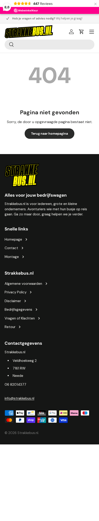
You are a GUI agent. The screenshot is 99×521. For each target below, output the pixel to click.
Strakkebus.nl (27, 433)
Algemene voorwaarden (23, 283)
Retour (10, 327)
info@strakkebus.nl (19, 398)
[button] (81, 32)
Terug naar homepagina (49, 133)
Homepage (13, 239)
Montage (12, 256)
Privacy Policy (15, 292)
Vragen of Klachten (20, 318)
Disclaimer (13, 301)
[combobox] (49, 45)
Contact (11, 248)
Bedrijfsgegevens (18, 309)
